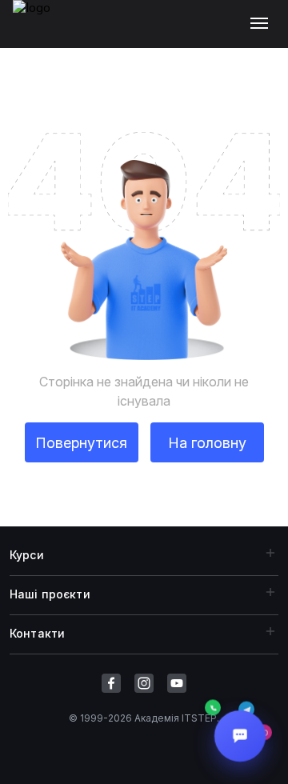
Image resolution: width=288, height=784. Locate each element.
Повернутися (81, 442)
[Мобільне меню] (262, 24)
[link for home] (41, 32)
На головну (207, 442)
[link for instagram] (144, 683)
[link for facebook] (111, 683)
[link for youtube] (176, 683)
